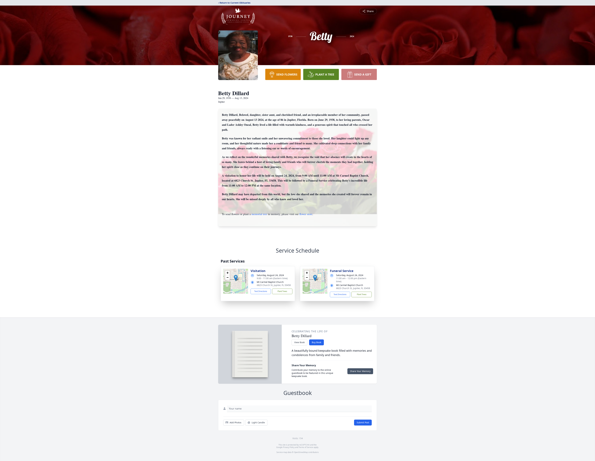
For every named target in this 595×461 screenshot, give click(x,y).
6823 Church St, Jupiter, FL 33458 (274, 285)
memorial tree (259, 214)
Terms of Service (306, 447)
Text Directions (260, 291)
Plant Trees (282, 291)
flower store (305, 214)
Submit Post (363, 422)
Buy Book (316, 342)
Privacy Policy (289, 447)
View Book (299, 342)
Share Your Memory (360, 371)
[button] (236, 278)
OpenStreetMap (301, 452)
